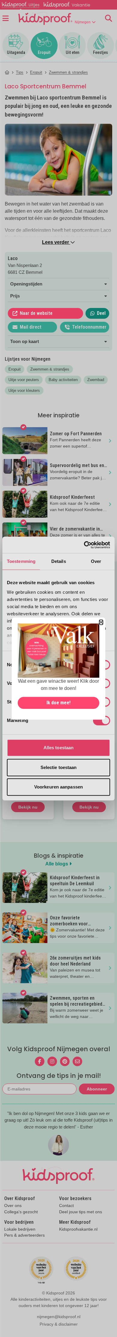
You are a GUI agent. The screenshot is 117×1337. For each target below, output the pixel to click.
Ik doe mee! (58, 702)
